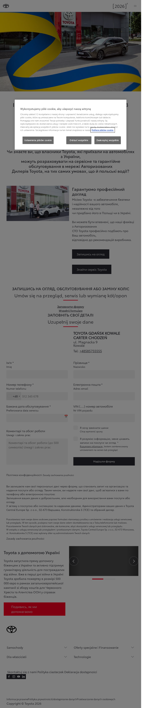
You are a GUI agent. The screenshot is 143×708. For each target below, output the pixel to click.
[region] (70, 125)
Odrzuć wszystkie (79, 140)
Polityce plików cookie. (103, 130)
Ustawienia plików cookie (38, 140)
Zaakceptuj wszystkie (107, 140)
